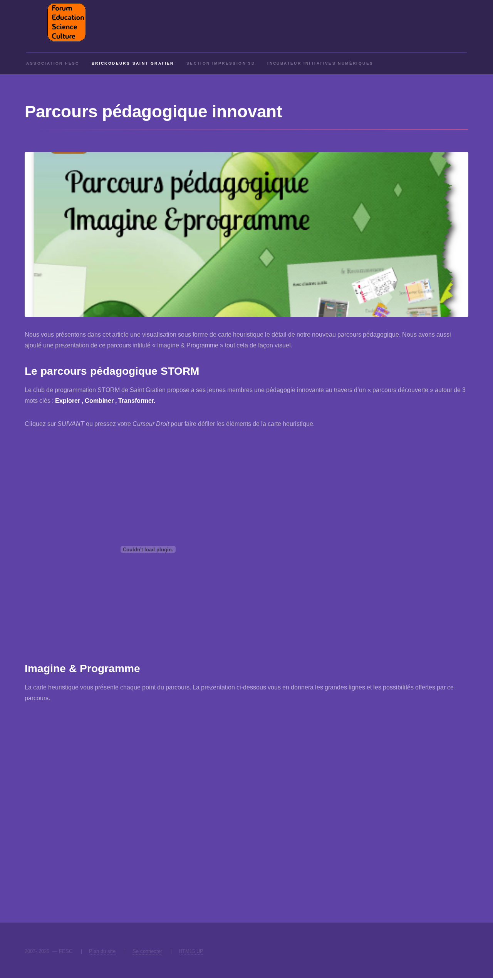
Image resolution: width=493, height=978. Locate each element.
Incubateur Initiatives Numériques (320, 63)
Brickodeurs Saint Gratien (133, 63)
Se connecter (147, 951)
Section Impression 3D (220, 63)
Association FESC (52, 63)
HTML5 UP (191, 951)
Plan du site (102, 951)
